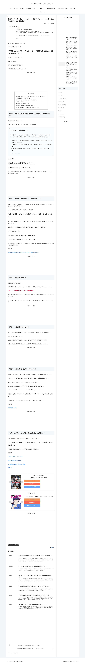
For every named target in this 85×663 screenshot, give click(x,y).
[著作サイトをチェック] (17, 38)
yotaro (18, 28)
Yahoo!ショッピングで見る (32, 486)
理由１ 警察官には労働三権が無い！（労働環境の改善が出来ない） (31, 96)
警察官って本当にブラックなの (15, 456)
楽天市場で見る (32, 483)
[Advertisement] (31, 81)
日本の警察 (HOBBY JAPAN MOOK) (38, 477)
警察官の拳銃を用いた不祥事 (14, 460)
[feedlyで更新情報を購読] (19, 38)
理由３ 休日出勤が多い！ (22, 101)
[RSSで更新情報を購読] (21, 38)
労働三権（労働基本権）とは (24, 98)
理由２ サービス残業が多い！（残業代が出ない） (27, 100)
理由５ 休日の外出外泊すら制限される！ (26, 105)
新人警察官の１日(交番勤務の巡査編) (16, 464)
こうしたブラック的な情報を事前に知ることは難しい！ (28, 107)
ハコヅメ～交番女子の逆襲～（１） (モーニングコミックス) (39, 496)
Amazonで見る (32, 499)
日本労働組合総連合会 (16, 153)
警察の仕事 (11, 544)
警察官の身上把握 (12, 407)
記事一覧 (10, 467)
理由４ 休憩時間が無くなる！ (23, 103)
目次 (29, 93)
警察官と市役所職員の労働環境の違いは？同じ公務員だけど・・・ (23, 252)
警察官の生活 (17, 544)
